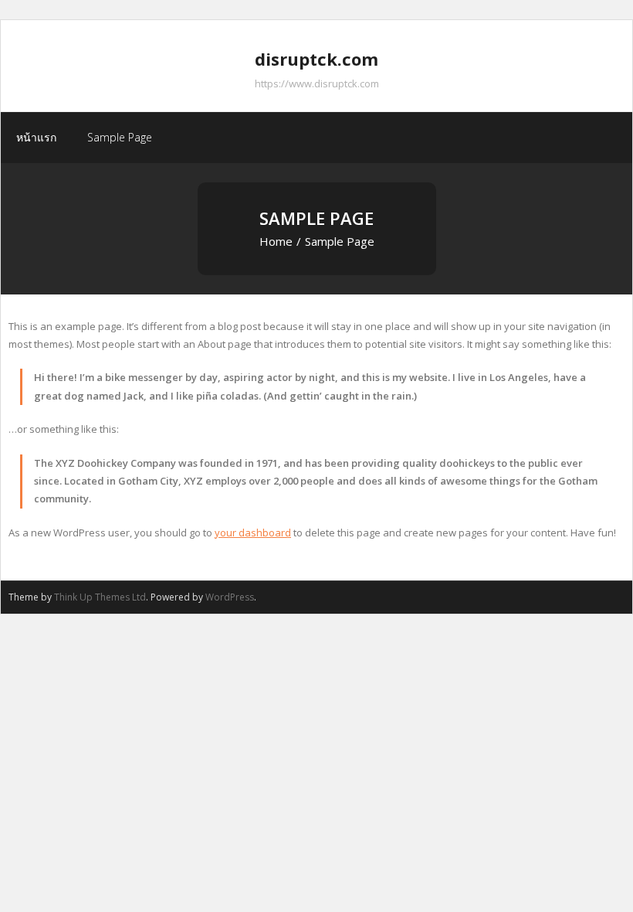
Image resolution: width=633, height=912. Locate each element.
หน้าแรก (36, 137)
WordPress (229, 597)
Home (276, 241)
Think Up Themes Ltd (100, 597)
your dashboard (253, 532)
